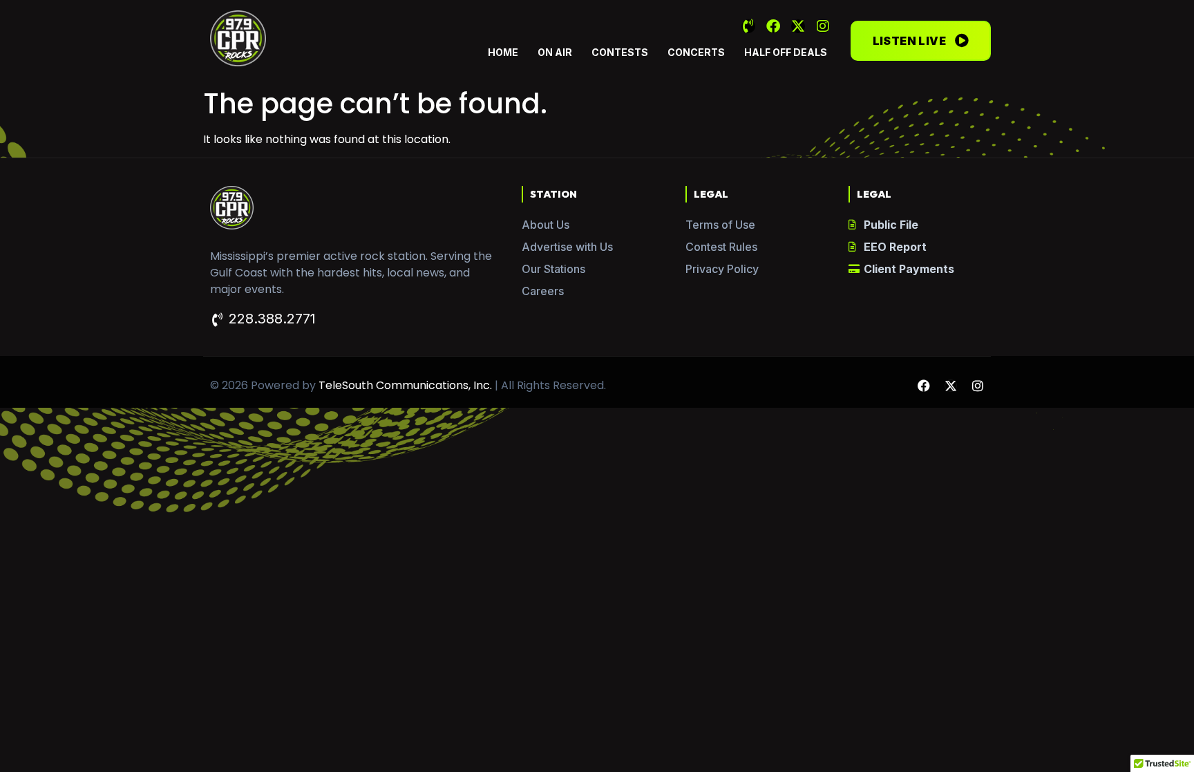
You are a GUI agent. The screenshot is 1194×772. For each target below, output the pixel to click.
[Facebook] (773, 26)
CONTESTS (619, 52)
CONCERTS (696, 52)
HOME (503, 52)
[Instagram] (823, 26)
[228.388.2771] (217, 320)
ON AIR (555, 52)
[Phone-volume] (748, 26)
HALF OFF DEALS (785, 52)
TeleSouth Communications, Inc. (405, 385)
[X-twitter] (798, 26)
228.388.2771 (272, 318)
